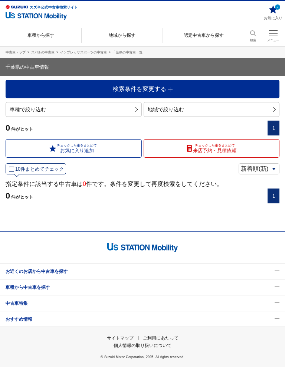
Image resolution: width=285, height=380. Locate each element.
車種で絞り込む (28, 109)
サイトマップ (120, 338)
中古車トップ (16, 52)
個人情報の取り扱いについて (142, 345)
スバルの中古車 (43, 52)
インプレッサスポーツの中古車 (83, 52)
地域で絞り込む (166, 109)
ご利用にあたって (160, 338)
